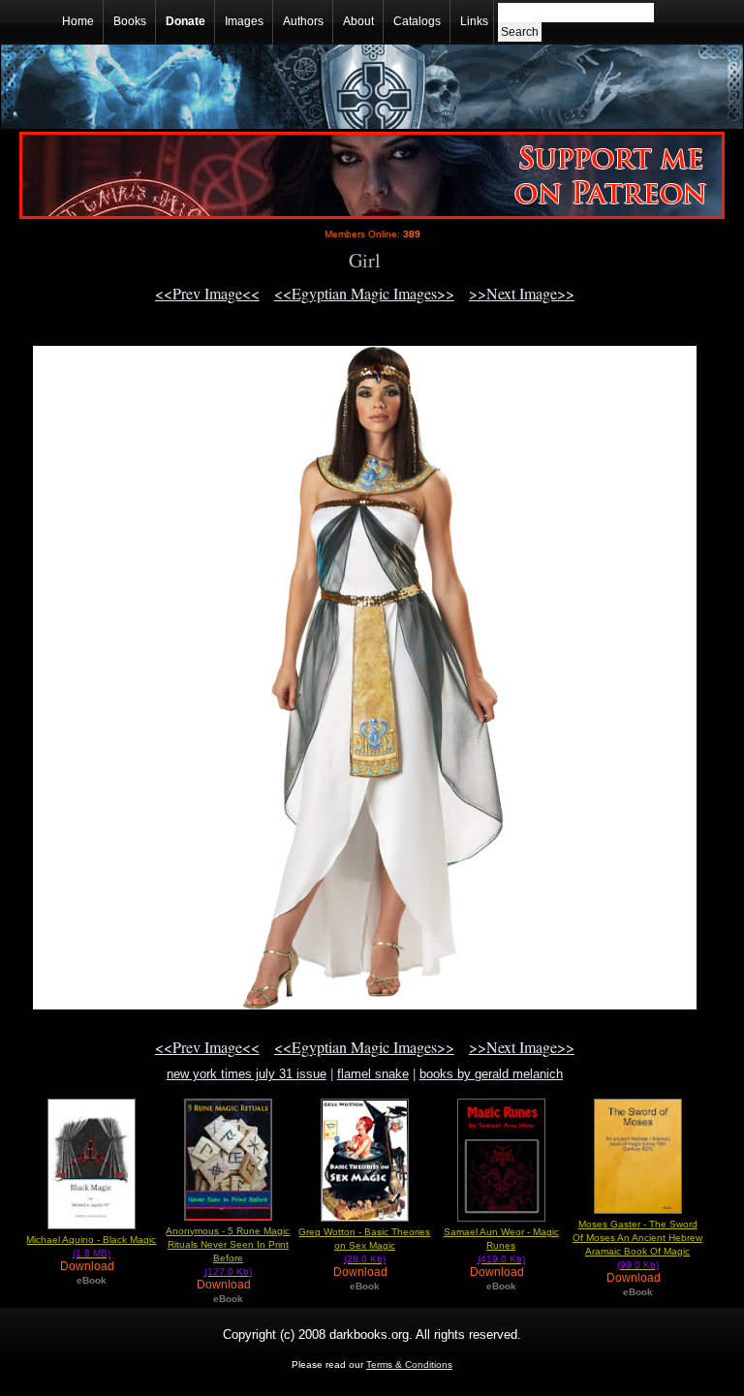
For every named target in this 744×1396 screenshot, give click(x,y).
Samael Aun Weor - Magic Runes (501, 1245)
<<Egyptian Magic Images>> (364, 293)
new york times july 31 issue (246, 1074)
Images (244, 21)
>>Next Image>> (521, 293)
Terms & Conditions (409, 1364)
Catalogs (417, 21)
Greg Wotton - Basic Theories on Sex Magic (364, 1245)
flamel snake (373, 1074)
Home (78, 21)
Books (129, 21)
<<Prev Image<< (207, 293)
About (358, 21)
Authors (303, 21)
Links (474, 21)
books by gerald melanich (491, 1074)
